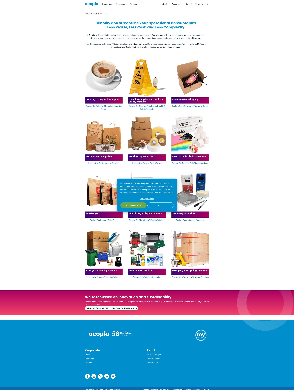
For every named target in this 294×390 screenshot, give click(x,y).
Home (87, 13)
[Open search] (207, 4)
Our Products (152, 362)
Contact (189, 4)
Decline (161, 205)
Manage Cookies (147, 198)
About (164, 4)
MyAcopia (199, 4)
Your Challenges (154, 354)
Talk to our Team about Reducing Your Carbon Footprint (111, 308)
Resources (176, 4)
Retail (95, 13)
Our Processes (153, 358)
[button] (108, 4)
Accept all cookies (133, 205)
